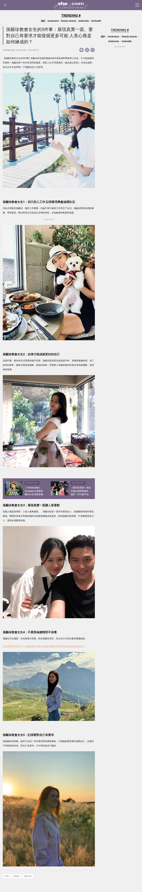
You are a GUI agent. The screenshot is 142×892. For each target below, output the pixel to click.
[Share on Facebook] (81, 50)
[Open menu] (137, 5)
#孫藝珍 (16, 876)
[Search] (5, 5)
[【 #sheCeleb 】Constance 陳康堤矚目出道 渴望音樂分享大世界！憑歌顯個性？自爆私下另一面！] (13, 488)
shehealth (96, 21)
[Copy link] (92, 50)
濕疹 (43, 21)
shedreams (53, 21)
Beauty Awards (68, 21)
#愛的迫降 (28, 876)
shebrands (83, 21)
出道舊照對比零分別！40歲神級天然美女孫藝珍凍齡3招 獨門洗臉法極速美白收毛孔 (44, 646)
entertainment (9, 50)
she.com (23, 50)
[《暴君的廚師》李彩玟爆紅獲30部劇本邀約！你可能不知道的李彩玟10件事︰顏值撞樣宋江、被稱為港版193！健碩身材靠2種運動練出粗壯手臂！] (60, 488)
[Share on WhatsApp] (87, 50)
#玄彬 (6, 876)
